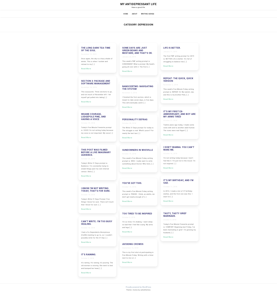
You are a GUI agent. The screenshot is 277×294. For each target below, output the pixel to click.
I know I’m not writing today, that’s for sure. (95, 189)
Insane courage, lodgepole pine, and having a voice (93, 117)
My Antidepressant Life (138, 4)
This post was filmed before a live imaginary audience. (96, 152)
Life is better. (172, 48)
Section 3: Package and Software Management (95, 82)
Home (125, 14)
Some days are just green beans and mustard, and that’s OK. (137, 50)
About (134, 14)
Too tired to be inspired (137, 213)
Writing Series (147, 14)
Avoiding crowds (132, 244)
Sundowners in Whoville (137, 150)
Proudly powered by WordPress (138, 287)
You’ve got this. (132, 183)
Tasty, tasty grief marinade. (175, 214)
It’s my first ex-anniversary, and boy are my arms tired (179, 114)
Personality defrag (134, 119)
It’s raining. (88, 254)
